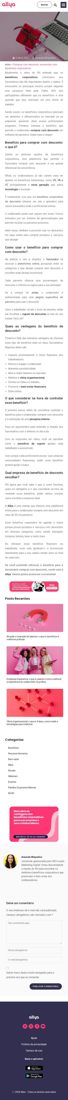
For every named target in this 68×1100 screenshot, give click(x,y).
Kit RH (11, 793)
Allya (10, 505)
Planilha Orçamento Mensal (22, 787)
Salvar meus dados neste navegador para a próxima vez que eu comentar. (30, 975)
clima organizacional (32, 377)
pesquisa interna (39, 419)
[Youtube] (43, 1026)
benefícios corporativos (21, 77)
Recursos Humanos (18, 753)
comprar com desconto (45, 130)
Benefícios (13, 748)
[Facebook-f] (37, 1026)
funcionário (52, 259)
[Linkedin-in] (25, 1026)
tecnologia (11, 189)
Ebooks (11, 770)
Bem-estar (13, 759)
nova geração (40, 184)
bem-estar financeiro (33, 386)
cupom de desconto (34, 314)
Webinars (13, 776)
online (35, 292)
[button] (64, 5)
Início (8, 64)
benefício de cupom (31, 443)
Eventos (12, 782)
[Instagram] (31, 1026)
